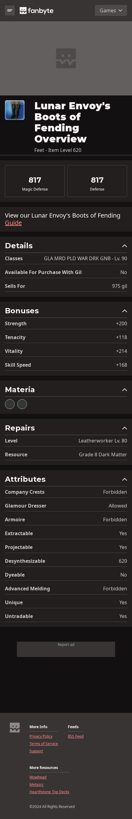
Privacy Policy (40, 736)
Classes (14, 258)
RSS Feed (75, 736)
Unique (14, 602)
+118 (121, 337)
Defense (97, 189)
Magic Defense (35, 189)
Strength (16, 323)
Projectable (19, 547)
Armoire (15, 519)
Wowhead (37, 777)
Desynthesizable (25, 561)
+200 (121, 323)
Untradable (19, 616)
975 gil (119, 286)
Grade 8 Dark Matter (103, 454)
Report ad (66, 644)
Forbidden (115, 492)
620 (123, 561)
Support (36, 751)
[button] (66, 247)
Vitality (14, 351)
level (11, 441)
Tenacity (15, 337)
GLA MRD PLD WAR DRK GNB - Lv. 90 (85, 258)
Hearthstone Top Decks (49, 792)
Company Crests (25, 492)
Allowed (118, 506)
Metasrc (36, 784)
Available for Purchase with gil (43, 272)
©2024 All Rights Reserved (52, 806)
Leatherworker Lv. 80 (103, 441)
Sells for (15, 286)
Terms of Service (43, 743)
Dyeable (15, 575)
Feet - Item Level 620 (57, 150)
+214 (121, 351)
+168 (121, 365)
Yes (123, 533)
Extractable (19, 533)
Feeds (73, 726)
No (123, 272)
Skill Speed (18, 365)
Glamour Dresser (25, 506)
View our (62, 219)
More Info (38, 726)
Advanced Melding (27, 588)
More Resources (43, 767)
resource (16, 454)
